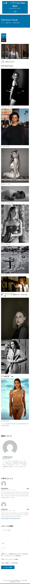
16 (24, 423)
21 (5, 425)
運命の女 (8, 22)
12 (17, 423)
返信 (28, 488)
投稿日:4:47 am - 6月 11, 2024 (8, 510)
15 (22, 423)
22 (6, 425)
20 (3, 425)
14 (21, 423)
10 (14, 423)
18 (27, 423)
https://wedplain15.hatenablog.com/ (10, 518)
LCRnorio (11, 61)
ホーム (2, 22)
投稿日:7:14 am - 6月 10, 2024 (8, 490)
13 (19, 423)
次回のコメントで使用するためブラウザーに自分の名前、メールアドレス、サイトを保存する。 (14, 554)
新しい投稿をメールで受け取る (10, 563)
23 (8, 425)
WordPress (17, 580)
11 (16, 423)
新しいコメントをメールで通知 (10, 559)
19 (1, 425)
